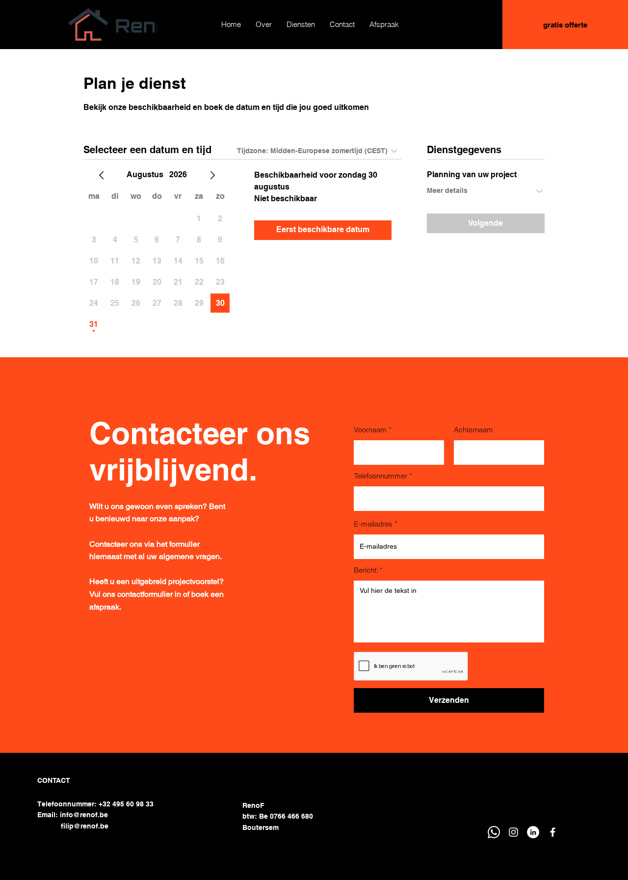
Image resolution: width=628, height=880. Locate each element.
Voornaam (370, 429)
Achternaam (473, 429)
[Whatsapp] (494, 832)
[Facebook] (553, 832)
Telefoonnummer (380, 476)
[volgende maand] (212, 175)
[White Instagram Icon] (513, 832)
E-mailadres (373, 524)
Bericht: (366, 570)
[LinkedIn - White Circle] (533, 832)
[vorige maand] (101, 175)
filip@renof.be (84, 826)
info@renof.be (84, 815)
